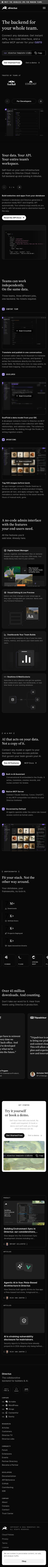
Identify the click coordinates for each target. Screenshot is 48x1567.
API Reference (8, 1480)
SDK (4, 1491)
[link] (24, 1221)
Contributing (7, 1487)
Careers (5, 1506)
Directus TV (7, 1435)
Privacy (5, 1539)
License (5, 1547)
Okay (24, 1561)
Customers (7, 1431)
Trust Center (7, 1513)
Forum (5, 1450)
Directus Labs (8, 1439)
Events (5, 1457)
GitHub (5, 1483)
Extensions (7, 1454)
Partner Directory (10, 1461)
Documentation (9, 1476)
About (4, 1502)
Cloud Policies (8, 1534)
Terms (4, 1543)
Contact (5, 1509)
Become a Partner (10, 1465)
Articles (5, 1428)
